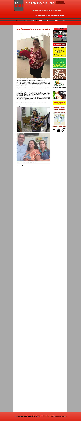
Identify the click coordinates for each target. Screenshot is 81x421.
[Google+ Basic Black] (63, 130)
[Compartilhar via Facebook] (17, 165)
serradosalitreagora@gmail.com (45, 416)
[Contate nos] (59, 44)
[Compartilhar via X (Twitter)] (19, 165)
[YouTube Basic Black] (59, 130)
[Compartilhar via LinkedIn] (22, 165)
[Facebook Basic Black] (54, 130)
